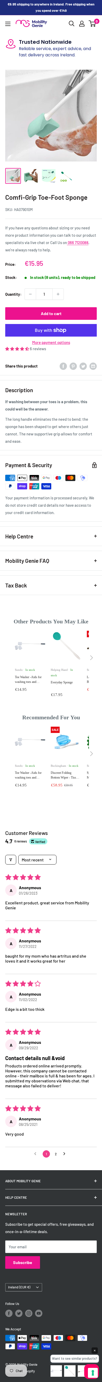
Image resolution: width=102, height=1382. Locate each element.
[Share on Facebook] (63, 366)
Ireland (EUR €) (19, 1287)
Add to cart (51, 313)
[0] (92, 23)
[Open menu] (7, 24)
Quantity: (13, 294)
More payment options (51, 342)
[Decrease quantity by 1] (30, 294)
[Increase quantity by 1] (58, 294)
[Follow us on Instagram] (28, 1313)
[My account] (81, 23)
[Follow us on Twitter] (18, 1313)
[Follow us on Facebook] (9, 1313)
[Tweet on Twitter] (83, 366)
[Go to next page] (65, 1154)
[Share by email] (93, 366)
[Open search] (72, 23)
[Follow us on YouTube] (38, 1313)
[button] (17, 348)
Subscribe (22, 1262)
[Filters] (10, 860)
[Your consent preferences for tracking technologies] (93, 1373)
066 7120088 (77, 242)
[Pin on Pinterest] (73, 366)
